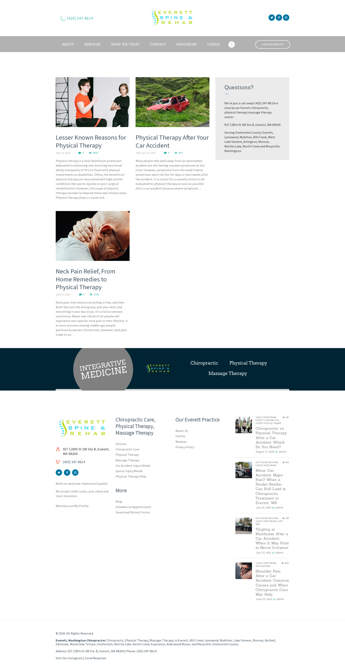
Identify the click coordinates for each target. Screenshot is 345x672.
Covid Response (95, 658)
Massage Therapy (127, 460)
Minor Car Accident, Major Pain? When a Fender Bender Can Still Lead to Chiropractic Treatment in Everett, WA (271, 486)
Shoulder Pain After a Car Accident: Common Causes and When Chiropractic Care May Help (272, 583)
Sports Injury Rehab (129, 471)
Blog (119, 501)
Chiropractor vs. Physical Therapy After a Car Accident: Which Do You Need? (271, 437)
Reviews (180, 442)
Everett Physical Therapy (269, 423)
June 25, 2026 (264, 599)
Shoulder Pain (263, 566)
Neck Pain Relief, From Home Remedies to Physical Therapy (85, 279)
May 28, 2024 (63, 153)
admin (282, 451)
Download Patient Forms (133, 512)
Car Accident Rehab (266, 417)
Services (121, 444)
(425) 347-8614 (74, 462)
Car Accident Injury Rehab (133, 466)
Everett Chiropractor (267, 420)
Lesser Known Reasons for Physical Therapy (91, 141)
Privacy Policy (184, 447)
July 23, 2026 (263, 552)
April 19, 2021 (63, 294)
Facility (180, 436)
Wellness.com (65, 506)
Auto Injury (262, 462)
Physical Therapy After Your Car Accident (172, 141)
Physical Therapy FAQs (131, 476)
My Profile (82, 506)
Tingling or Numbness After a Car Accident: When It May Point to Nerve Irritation (272, 538)
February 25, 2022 (146, 153)
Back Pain (273, 462)
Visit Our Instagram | (70, 658)
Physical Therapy (127, 455)
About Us (181, 431)
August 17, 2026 (265, 451)
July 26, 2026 (263, 507)
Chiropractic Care (127, 449)
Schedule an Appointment (133, 507)
